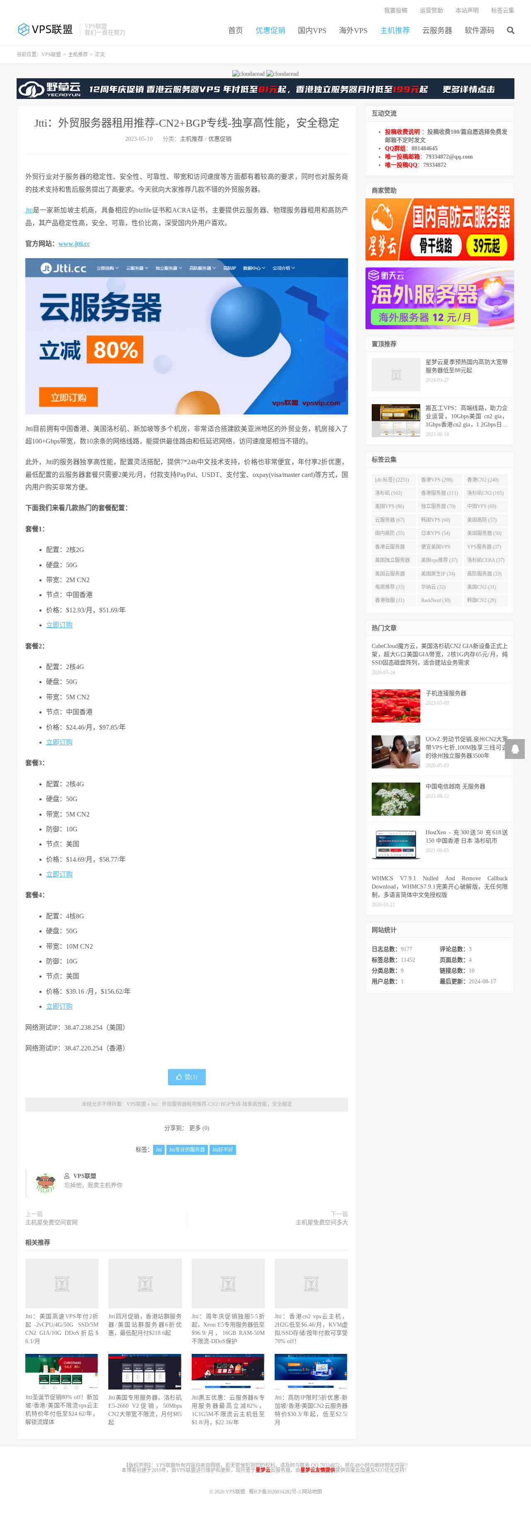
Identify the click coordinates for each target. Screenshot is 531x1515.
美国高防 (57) (482, 520)
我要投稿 (395, 10)
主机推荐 (395, 30)
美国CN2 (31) (481, 587)
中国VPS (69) (481, 506)
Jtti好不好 (222, 1150)
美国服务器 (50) (484, 533)
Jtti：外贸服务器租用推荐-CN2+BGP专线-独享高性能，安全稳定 (186, 123)
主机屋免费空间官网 (51, 1222)
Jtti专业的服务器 (187, 1150)
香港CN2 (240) (483, 480)
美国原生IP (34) (438, 574)
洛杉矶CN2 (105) (485, 493)
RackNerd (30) (436, 600)
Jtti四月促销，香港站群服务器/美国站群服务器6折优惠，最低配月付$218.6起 (144, 1324)
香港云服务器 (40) (390, 548)
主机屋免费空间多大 (322, 1222)
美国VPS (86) (389, 506)
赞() (191, 1077)
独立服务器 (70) (438, 506)
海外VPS (353, 30)
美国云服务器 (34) (390, 575)
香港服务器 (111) (439, 493)
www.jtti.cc (74, 243)
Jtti (29, 210)
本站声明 (467, 10)
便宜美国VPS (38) (436, 548)
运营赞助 (431, 10)
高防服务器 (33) (484, 574)
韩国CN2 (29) (481, 600)
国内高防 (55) (389, 533)
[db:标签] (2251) (392, 480)
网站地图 (312, 1492)
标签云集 (502, 10)
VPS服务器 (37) (484, 547)
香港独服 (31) (389, 600)
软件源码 (479, 30)
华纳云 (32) (433, 587)
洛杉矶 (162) (388, 493)
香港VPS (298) (437, 480)
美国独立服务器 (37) (392, 561)
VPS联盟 (46, 29)
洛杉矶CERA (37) (485, 560)
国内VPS (312, 30)
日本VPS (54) (435, 533)
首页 (235, 30)
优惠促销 (270, 30)
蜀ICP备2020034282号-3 (275, 1492)
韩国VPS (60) (435, 520)
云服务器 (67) (389, 520)
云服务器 (437, 30)
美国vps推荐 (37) (439, 560)
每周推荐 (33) (389, 587)
